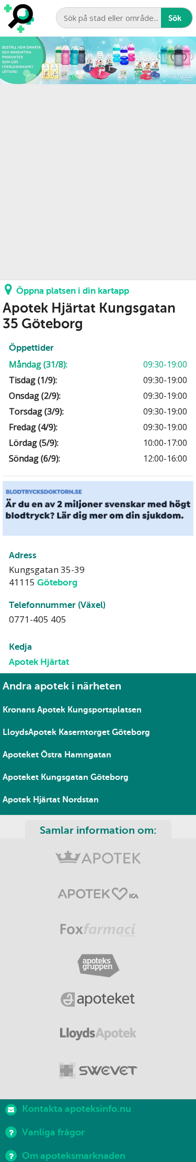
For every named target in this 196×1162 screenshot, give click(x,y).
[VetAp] (98, 1071)
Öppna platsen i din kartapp (72, 291)
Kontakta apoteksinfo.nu (76, 1108)
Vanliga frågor (53, 1132)
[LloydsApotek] (98, 1036)
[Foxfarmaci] (98, 931)
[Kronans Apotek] (98, 861)
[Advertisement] (98, 182)
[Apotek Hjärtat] (98, 896)
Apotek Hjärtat (39, 662)
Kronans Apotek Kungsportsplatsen (72, 710)
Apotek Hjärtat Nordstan (51, 799)
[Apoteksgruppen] (98, 966)
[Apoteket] (98, 1001)
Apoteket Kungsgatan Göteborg (66, 777)
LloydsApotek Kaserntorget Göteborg (76, 732)
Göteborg (57, 583)
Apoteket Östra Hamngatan (57, 755)
